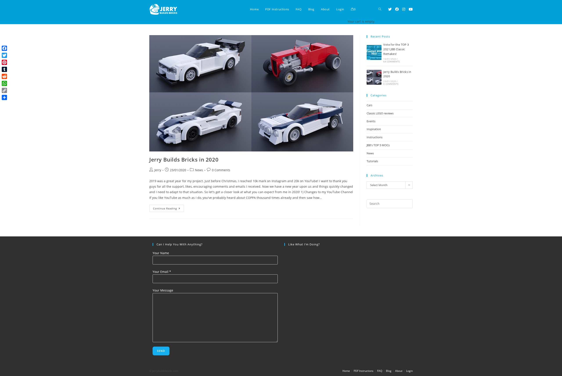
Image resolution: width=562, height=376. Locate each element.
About (398, 371)
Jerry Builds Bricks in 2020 (183, 159)
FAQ (379, 371)
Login (409, 371)
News (199, 170)
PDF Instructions (363, 371)
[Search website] (380, 9)
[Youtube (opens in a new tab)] (410, 9)
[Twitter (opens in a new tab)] (389, 9)
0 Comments (221, 170)
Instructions (374, 137)
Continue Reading (168, 209)
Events (371, 121)
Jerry (157, 170)
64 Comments (391, 61)
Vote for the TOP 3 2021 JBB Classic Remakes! (396, 49)
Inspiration (374, 129)
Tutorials (372, 161)
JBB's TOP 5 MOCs (378, 145)
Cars (369, 105)
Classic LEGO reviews (380, 113)
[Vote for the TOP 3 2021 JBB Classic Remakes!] (374, 52)
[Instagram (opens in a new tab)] (403, 9)
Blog (388, 371)
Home (346, 371)
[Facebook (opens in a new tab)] (396, 9)
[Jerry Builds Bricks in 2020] (374, 77)
